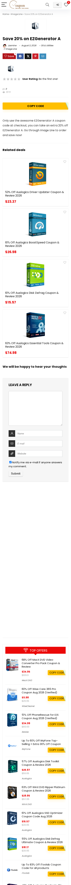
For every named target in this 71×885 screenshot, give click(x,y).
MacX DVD (27, 680)
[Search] (47, 4)
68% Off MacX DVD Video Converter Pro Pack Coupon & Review (41, 663)
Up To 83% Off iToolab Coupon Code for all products (41, 866)
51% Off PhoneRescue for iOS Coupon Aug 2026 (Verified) (40, 716)
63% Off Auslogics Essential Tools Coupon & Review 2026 (34, 345)
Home (6, 14)
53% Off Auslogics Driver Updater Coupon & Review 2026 (34, 194)
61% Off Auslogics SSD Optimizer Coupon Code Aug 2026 (42, 814)
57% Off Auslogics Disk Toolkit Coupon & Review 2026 (40, 763)
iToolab (25, 872)
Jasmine (11, 45)
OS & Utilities (47, 45)
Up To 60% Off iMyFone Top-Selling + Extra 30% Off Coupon (41, 742)
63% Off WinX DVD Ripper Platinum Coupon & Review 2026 (43, 788)
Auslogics (27, 778)
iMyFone (26, 749)
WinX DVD (27, 804)
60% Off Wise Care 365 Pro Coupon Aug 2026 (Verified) (39, 690)
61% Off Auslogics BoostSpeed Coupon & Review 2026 (32, 244)
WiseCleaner (28, 706)
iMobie (25, 731)
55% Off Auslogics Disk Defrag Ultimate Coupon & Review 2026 (42, 840)
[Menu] (4, 4)
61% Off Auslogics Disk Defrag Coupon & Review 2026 (32, 294)
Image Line (16, 14)
